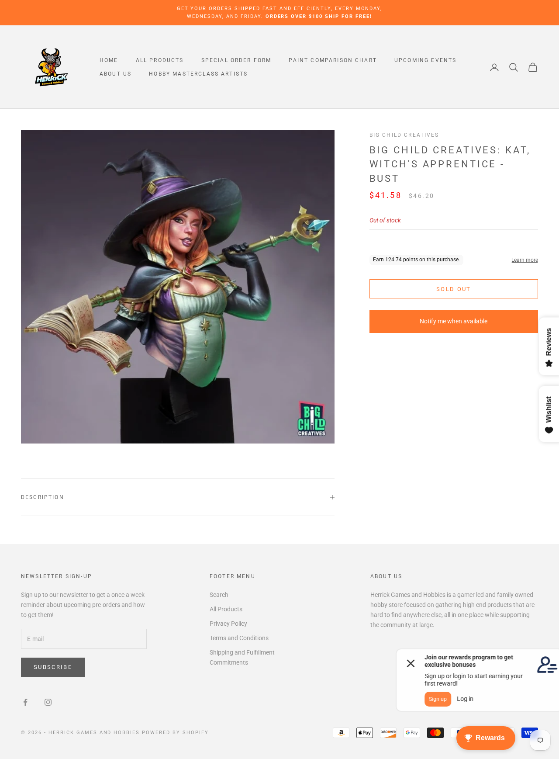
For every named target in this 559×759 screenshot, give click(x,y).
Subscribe (53, 667)
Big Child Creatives (404, 135)
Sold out (453, 289)
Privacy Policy (228, 623)
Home (109, 60)
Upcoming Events (425, 60)
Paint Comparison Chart (333, 60)
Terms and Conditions (239, 637)
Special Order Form (236, 60)
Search (219, 594)
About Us (115, 74)
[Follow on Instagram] (48, 702)
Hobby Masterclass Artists (198, 74)
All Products (160, 60)
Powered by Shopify (175, 732)
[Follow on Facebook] (25, 702)
